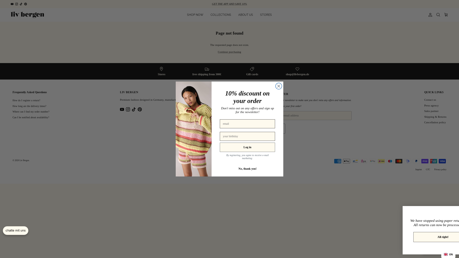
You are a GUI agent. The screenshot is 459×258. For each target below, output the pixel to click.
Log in (247, 147)
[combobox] (448, 254)
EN (451, 254)
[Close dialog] (279, 86)
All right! (415, 236)
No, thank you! (247, 168)
